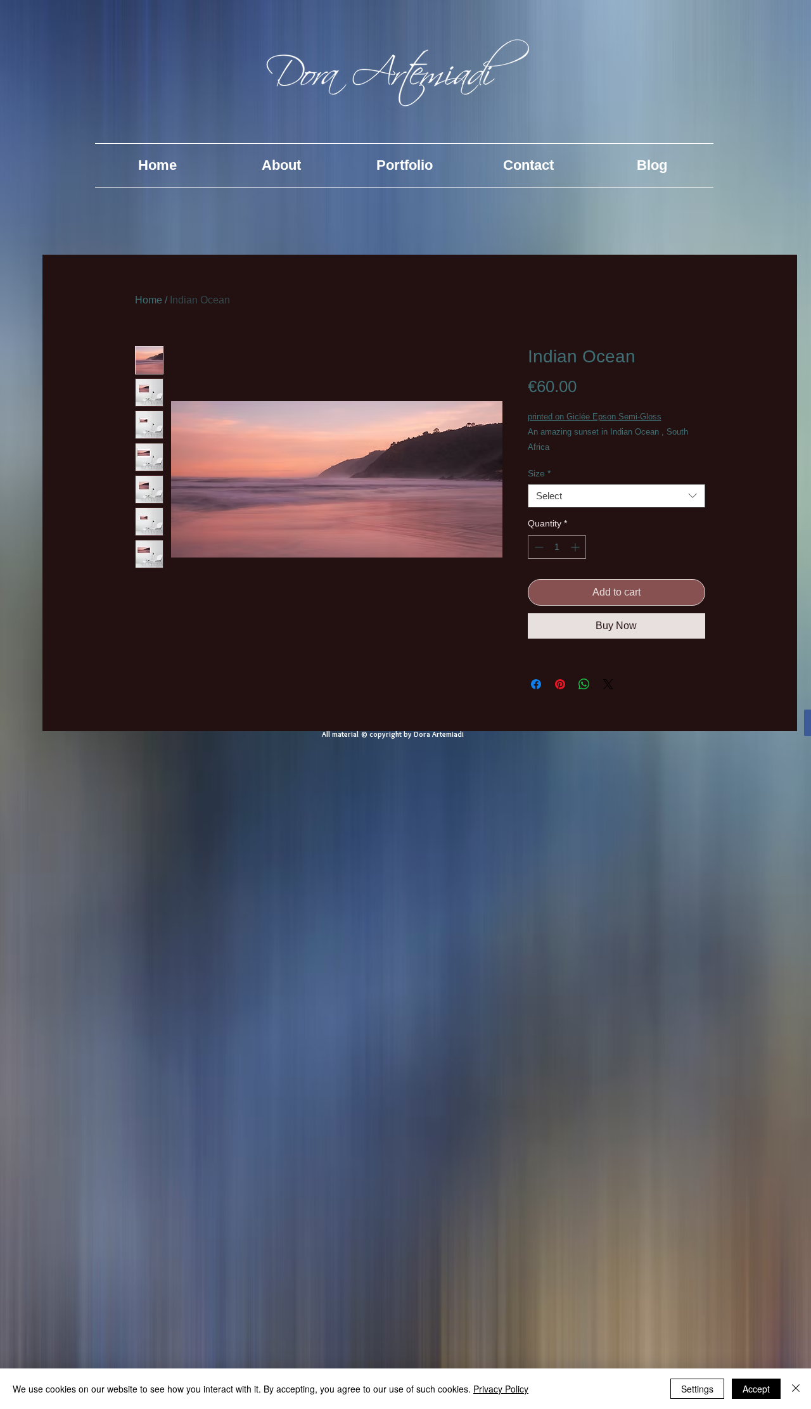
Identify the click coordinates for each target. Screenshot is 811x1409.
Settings (697, 1388)
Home (148, 300)
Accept (756, 1388)
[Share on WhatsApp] (584, 684)
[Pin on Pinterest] (560, 684)
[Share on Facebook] (536, 684)
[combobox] (616, 496)
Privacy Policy (500, 1388)
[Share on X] (608, 684)
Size (539, 473)
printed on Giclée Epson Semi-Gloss (594, 416)
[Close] (795, 1389)
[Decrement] (538, 547)
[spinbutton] (557, 547)
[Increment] (576, 547)
